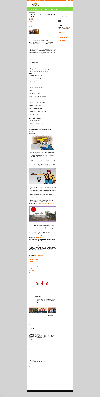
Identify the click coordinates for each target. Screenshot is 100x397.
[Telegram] (67, 0)
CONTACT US (33, 0)
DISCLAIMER (36, 0)
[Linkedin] (66, 0)
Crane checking (31, 272)
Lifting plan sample (33, 259)
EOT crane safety (32, 268)
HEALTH (33, 7)
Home (29, 11)
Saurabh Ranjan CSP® (31, 18)
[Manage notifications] (1, 395)
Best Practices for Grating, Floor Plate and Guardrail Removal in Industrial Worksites (52, 315)
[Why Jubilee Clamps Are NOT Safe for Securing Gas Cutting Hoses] (42, 310)
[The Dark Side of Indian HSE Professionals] (33, 310)
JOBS (54, 9)
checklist (47, 198)
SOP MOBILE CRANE (39, 255)
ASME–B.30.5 (45, 39)
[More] (42, 27)
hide (34, 126)
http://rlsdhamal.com (37, 297)
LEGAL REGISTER (62, 42)
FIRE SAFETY (40, 7)
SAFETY (37, 7)
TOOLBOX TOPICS (57, 7)
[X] (69, 0)
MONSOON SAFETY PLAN (63, 37)
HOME (30, 7)
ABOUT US (30, 0)
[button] (70, 7)
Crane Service (31, 355)
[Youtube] (70, 0)
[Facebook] (63, 0)
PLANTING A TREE (65, 27)
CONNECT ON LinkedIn (63, 45)
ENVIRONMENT (52, 7)
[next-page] (30, 317)
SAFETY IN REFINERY (46, 7)
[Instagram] (65, 0)
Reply (29, 332)
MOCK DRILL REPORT (63, 40)
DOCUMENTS (58, 9)
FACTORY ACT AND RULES (43, 9)
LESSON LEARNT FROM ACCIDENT (34, 9)
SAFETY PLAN (62, 35)
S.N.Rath (30, 360)
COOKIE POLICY (43, 0)
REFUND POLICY (39, 0)
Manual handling (31, 270)
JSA (60, 32)
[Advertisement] (64, 78)
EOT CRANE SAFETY (39, 237)
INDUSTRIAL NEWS (50, 9)
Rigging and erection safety (33, 266)
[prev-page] (29, 317)
